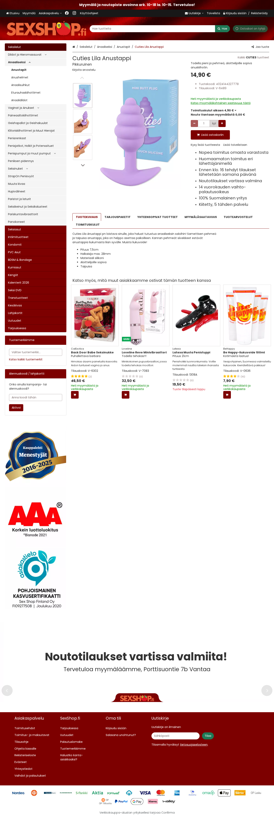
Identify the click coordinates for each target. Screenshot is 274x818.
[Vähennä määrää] (194, 123)
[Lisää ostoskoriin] (75, 395)
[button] (83, 70)
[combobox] (160, 28)
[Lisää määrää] (222, 123)
